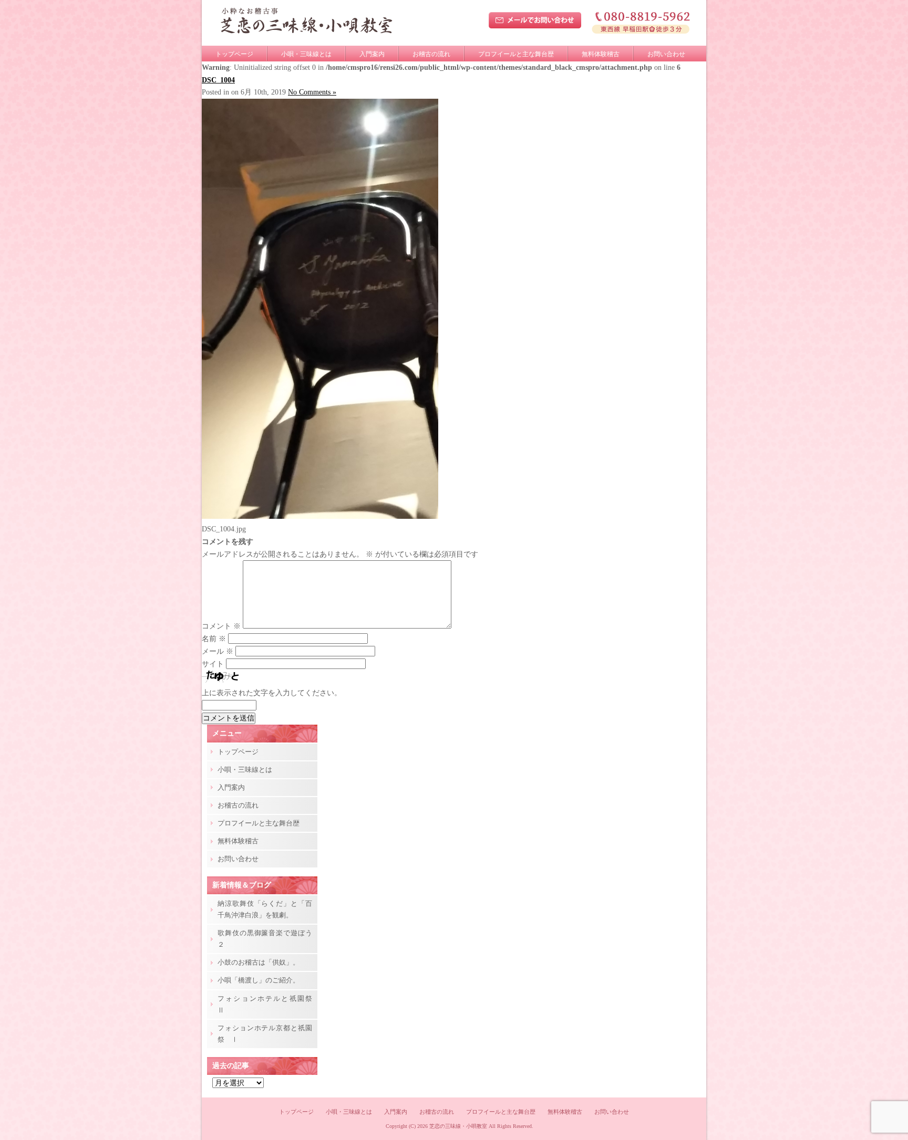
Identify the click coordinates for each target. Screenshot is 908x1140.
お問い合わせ (666, 54)
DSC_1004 (218, 80)
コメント (221, 626)
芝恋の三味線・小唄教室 (458, 1126)
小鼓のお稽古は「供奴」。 (259, 962)
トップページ (234, 54)
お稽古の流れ (431, 54)
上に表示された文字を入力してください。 (272, 693)
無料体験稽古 (601, 54)
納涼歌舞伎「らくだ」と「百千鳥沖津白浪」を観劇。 (265, 909)
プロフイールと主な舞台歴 (516, 54)
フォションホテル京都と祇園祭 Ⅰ (265, 1033)
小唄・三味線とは (306, 54)
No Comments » (312, 92)
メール (217, 651)
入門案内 (372, 54)
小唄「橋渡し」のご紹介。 (259, 980)
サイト (213, 664)
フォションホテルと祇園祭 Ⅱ (267, 1004)
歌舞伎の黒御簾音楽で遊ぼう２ (265, 938)
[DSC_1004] (320, 516)
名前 (214, 639)
